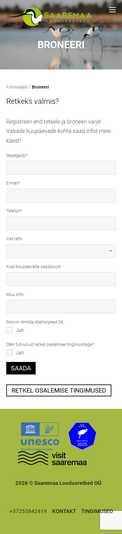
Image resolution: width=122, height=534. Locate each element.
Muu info (14, 294)
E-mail (12, 183)
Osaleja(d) (16, 155)
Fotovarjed (16, 86)
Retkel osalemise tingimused (59, 390)
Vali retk (14, 238)
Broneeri (40, 86)
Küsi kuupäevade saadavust (33, 266)
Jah (20, 330)
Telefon (13, 210)
